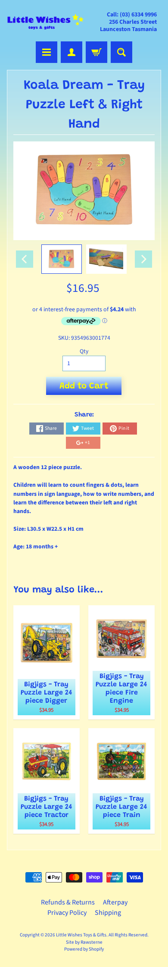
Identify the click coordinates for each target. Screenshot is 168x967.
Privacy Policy (67, 912)
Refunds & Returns (68, 902)
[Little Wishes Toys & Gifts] (45, 21)
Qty (84, 351)
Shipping (108, 912)
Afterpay (115, 902)
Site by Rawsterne (84, 942)
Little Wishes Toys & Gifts (81, 935)
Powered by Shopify (84, 949)
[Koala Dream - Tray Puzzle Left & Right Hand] (61, 259)
